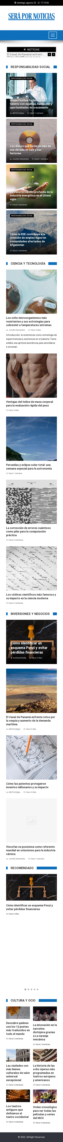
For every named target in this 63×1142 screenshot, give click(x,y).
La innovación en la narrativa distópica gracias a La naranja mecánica (45, 1032)
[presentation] (49, 54)
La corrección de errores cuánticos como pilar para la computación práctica (28, 531)
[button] (25, 989)
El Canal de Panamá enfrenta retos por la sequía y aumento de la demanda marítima (25, 54)
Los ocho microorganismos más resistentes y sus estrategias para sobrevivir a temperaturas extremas (29, 321)
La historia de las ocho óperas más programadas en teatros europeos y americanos (44, 1073)
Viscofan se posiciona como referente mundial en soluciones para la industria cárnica (30, 850)
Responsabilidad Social (22, 78)
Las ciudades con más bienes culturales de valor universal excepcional (18, 1073)
